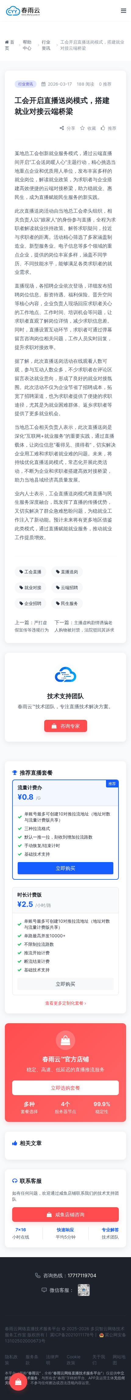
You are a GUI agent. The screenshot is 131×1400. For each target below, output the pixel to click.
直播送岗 (69, 571)
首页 (9, 45)
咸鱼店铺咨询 (69, 1214)
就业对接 (32, 587)
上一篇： (32, 625)
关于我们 (98, 1359)
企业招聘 (32, 603)
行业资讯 (46, 45)
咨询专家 (69, 726)
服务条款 (32, 1359)
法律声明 (52, 1359)
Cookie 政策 (73, 1359)
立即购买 (65, 868)
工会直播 (32, 571)
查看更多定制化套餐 (65, 1003)
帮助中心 (27, 45)
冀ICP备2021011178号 (72, 1334)
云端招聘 (69, 587)
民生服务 (69, 603)
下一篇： (84, 625)
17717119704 (82, 1275)
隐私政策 (11, 1359)
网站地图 (119, 1359)
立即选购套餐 (65, 1088)
